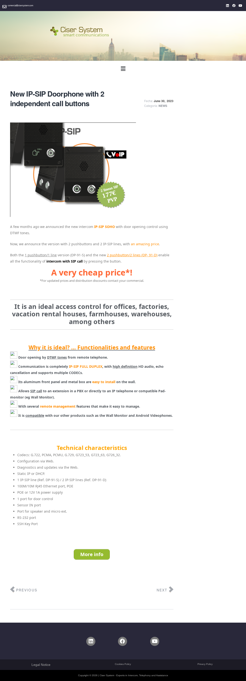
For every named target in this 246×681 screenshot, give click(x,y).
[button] (123, 68)
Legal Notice (40, 665)
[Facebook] (234, 5)
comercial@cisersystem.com (20, 5)
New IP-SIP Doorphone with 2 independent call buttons (57, 98)
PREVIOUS (26, 590)
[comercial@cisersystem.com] (4, 7)
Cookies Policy (123, 664)
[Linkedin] (227, 5)
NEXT (162, 590)
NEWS (163, 106)
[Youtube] (240, 5)
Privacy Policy (205, 664)
